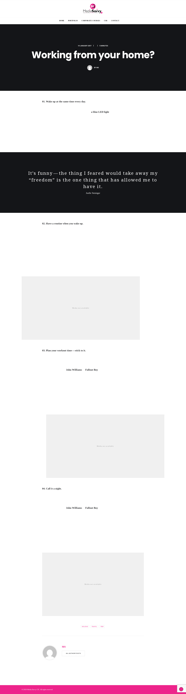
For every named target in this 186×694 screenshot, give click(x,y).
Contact (115, 21)
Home (61, 21)
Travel (94, 626)
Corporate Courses (90, 21)
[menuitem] (62, 20)
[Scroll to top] (181, 689)
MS (97, 67)
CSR (105, 21)
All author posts (73, 653)
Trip (102, 626)
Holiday (85, 626)
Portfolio (73, 21)
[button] (126, 20)
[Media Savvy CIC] (93, 9)
